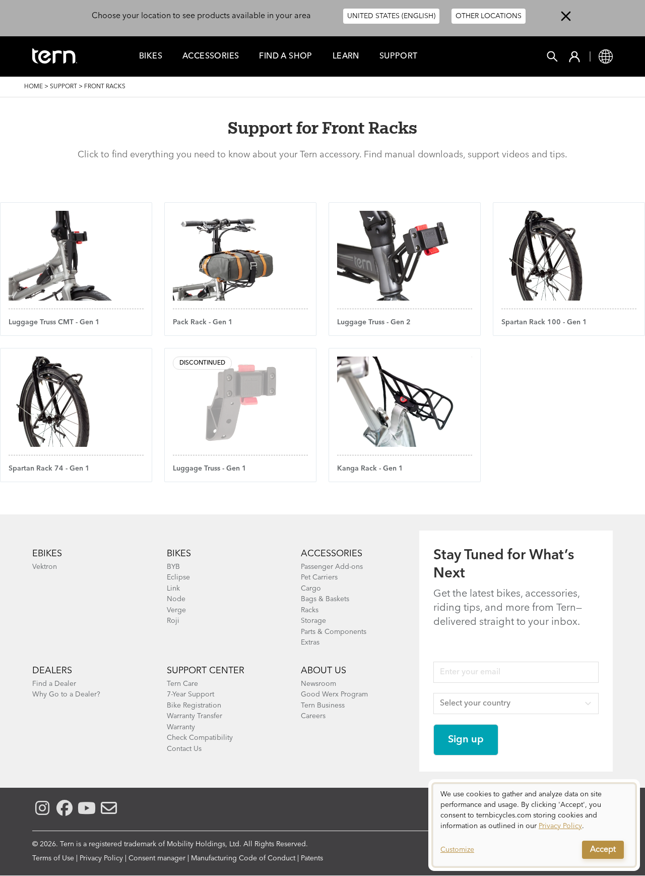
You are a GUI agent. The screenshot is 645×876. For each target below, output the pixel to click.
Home (33, 87)
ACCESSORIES (331, 553)
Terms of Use (53, 858)
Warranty (181, 727)
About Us (323, 670)
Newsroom (318, 683)
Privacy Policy (101, 858)
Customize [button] (457, 849)
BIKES (179, 553)
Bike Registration (194, 705)
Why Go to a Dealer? (66, 694)
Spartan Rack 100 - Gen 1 (544, 322)
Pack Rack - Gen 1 (203, 322)
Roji (173, 620)
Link (173, 588)
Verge (176, 610)
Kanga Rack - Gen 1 (370, 468)
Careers (313, 716)
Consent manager (156, 858)
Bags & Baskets (325, 599)
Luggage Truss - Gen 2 (374, 322)
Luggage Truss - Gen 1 (209, 468)
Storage (313, 620)
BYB (173, 566)
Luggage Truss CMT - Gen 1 (54, 322)
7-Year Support (190, 694)
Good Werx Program (334, 694)
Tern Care (182, 683)
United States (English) (391, 16)
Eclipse (178, 577)
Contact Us (184, 748)
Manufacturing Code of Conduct (243, 858)
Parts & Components (333, 631)
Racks (309, 610)
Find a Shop (285, 56)
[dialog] (534, 825)
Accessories (210, 56)
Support (398, 56)
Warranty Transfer (194, 716)
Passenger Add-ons (332, 566)
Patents (312, 858)
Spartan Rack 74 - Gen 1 (49, 468)
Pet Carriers (319, 577)
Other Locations (489, 16)
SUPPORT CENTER (205, 670)
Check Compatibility (200, 737)
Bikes (150, 56)
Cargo (311, 588)
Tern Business (323, 705)
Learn (346, 56)
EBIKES (47, 553)
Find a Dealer (54, 683)
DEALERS (52, 670)
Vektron (44, 566)
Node (176, 599)
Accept (603, 850)
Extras (310, 642)
